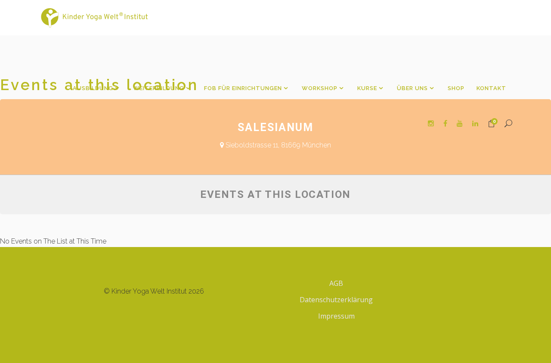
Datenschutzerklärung (336, 299)
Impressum (336, 316)
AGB (336, 283)
